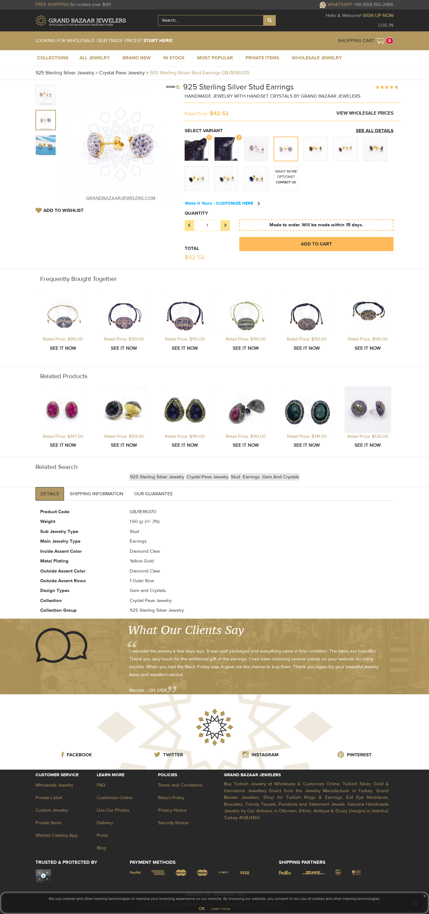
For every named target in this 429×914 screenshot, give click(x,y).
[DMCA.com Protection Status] (43, 877)
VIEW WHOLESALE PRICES (365, 113)
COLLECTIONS (52, 58)
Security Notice (173, 823)
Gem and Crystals (280, 477)
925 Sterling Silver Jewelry (157, 477)
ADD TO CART (316, 244)
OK (202, 908)
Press (102, 835)
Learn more (220, 908)
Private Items (48, 823)
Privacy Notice (172, 810)
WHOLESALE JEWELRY (317, 58)
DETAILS (50, 494)
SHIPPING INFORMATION (96, 494)
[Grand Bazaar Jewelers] (80, 20)
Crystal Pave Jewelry (207, 477)
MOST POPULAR (215, 58)
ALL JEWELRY (94, 58)
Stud (236, 477)
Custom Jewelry (51, 810)
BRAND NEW (136, 58)
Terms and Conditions (180, 785)
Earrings (252, 477)
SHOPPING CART (356, 41)
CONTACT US (286, 182)
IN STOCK (174, 58)
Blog (101, 848)
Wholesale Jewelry (54, 785)
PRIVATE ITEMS (262, 58)
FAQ (101, 785)
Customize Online (114, 798)
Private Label (48, 798)
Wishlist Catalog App (56, 835)
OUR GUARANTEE (153, 494)
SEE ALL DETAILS (375, 131)
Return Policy (171, 798)
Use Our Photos (113, 810)
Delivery (105, 823)
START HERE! (158, 41)
